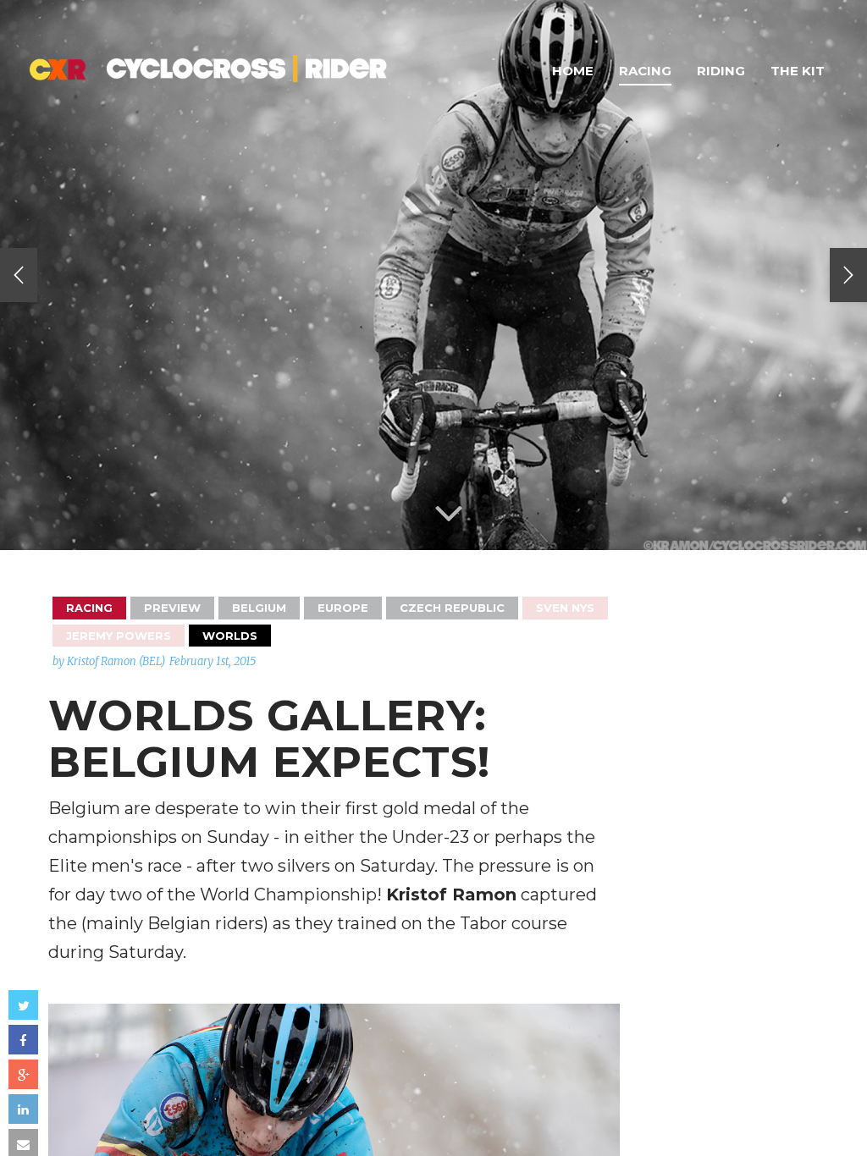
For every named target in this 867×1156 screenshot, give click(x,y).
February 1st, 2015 (212, 661)
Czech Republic (452, 607)
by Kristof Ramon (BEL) (108, 661)
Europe (343, 607)
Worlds (229, 635)
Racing (645, 71)
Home (573, 71)
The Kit (797, 71)
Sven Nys (565, 607)
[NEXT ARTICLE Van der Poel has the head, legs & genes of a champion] (848, 275)
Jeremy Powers (118, 635)
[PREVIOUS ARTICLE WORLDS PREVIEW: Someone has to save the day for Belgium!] (18, 275)
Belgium (259, 607)
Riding (721, 71)
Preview (172, 607)
